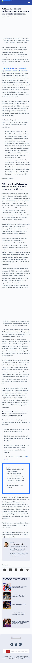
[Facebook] (5, 570)
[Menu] (29, 2)
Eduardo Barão (17, 544)
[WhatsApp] (21, 570)
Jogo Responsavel (26, 657)
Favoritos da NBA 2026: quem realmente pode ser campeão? (18, 613)
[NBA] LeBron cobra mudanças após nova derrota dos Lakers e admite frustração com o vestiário (20, 622)
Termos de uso (12, 657)
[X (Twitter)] (10, 570)
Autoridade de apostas (14, 658)
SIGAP (21, 658)
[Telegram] (27, 570)
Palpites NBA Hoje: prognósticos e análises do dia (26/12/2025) (19, 596)
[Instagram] (20, 644)
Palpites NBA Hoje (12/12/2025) (19, 604)
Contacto (18, 657)
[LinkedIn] (16, 570)
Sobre (17, 656)
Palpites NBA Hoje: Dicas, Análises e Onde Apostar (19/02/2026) (20, 587)
